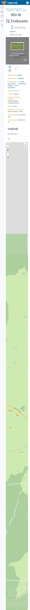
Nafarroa (18, 10)
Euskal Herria (10, 10)
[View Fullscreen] (8, 154)
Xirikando (12, 31)
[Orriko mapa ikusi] (10, 66)
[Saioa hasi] (2, 22)
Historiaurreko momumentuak (14, 9)
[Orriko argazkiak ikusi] (10, 70)
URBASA (21, 78)
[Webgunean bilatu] (2, 9)
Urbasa (24, 10)
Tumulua (19, 75)
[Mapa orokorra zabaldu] (2, 13)
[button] (11, 411)
